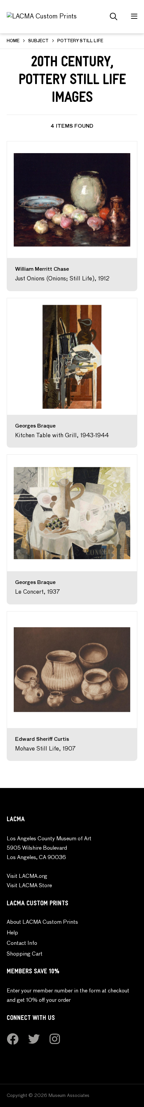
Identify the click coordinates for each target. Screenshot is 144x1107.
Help (12, 933)
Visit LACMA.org (27, 876)
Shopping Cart (25, 954)
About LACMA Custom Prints (42, 922)
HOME (13, 41)
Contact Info (22, 943)
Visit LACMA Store (29, 886)
